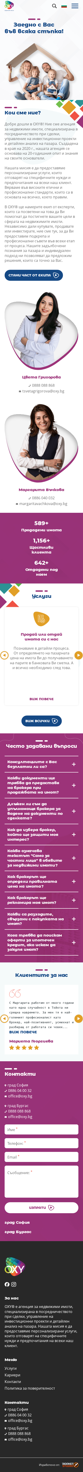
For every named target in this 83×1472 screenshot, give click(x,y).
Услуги (11, 1368)
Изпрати (37, 1207)
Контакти (13, 1381)
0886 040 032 (43, 498)
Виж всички (37, 721)
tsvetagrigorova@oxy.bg (43, 391)
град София (18, 1085)
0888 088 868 (43, 385)
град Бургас (18, 1105)
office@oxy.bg (20, 1096)
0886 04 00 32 (20, 1090)
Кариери (12, 1375)
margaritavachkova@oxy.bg (43, 503)
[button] (4, 655)
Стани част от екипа (30, 275)
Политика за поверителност (30, 1388)
